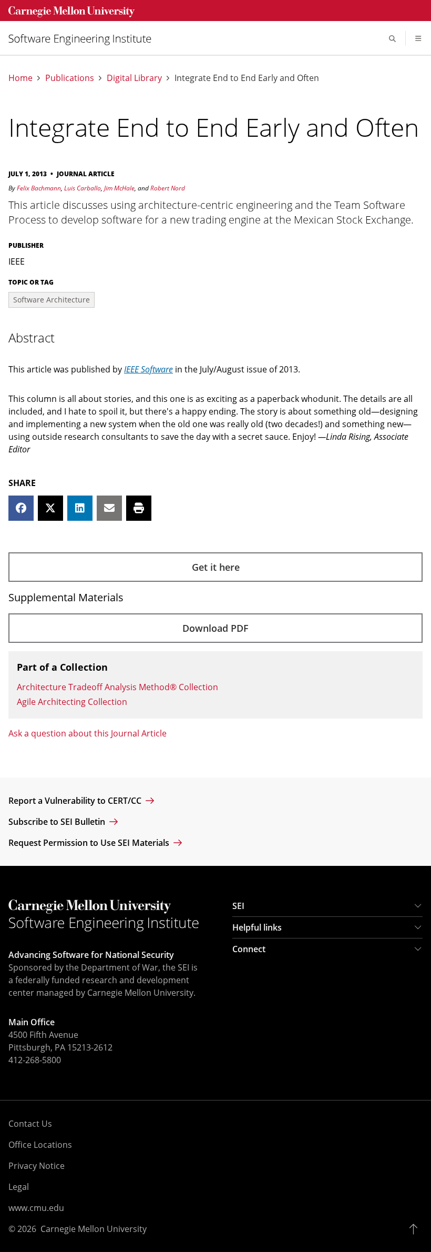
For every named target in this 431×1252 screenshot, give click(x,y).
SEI (238, 906)
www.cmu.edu (36, 1208)
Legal (18, 1187)
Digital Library (134, 78)
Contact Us (30, 1123)
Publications (69, 78)
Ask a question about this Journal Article (87, 733)
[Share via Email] (109, 508)
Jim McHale (119, 188)
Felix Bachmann (39, 188)
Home (20, 78)
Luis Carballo (82, 188)
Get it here (216, 567)
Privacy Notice (36, 1166)
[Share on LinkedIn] (80, 508)
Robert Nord (167, 188)
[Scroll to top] (416, 1229)
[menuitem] (84, 38)
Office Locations (40, 1144)
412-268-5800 (34, 1060)
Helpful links (257, 927)
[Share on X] (50, 508)
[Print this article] (138, 508)
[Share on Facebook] (21, 508)
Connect (248, 949)
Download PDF (215, 628)
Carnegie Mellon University (93, 1229)
